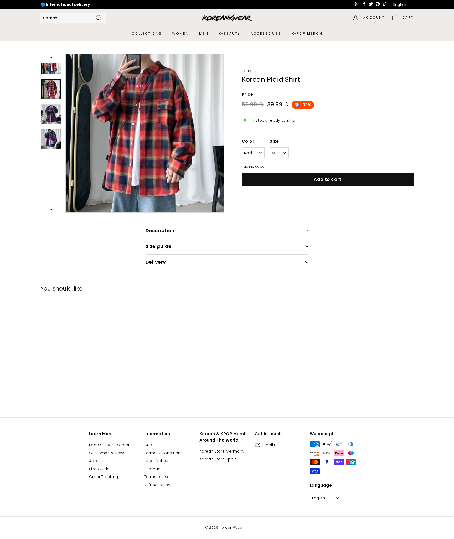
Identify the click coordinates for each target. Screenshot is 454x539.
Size (274, 141)
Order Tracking (103, 476)
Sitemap (152, 468)
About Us (98, 460)
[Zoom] (145, 133)
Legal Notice (156, 460)
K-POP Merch (307, 33)
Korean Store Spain (218, 459)
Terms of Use (157, 476)
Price (247, 94)
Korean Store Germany (222, 451)
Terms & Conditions (163, 452)
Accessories (266, 33)
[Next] (50, 208)
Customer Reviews (107, 452)
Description (160, 230)
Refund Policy (157, 485)
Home (247, 71)
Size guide (159, 246)
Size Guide (99, 468)
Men (203, 33)
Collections (147, 33)
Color (248, 141)
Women (180, 33)
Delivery (156, 262)
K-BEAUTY (229, 33)
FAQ (148, 445)
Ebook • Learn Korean (110, 445)
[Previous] (50, 58)
